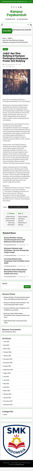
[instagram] (14, 7)
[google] (18, 7)
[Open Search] (28, 24)
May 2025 (6, 383)
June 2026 (6, 341)
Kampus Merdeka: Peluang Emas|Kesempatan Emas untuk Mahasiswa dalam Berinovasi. (14, 240)
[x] (16, 7)
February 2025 (7, 394)
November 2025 (7, 362)
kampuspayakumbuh (9, 64)
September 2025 (8, 369)
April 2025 (6, 387)
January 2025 (7, 397)
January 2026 (7, 355)
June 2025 (6, 380)
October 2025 (7, 366)
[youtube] (21, 7)
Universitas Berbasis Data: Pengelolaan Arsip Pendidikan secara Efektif (14, 1)
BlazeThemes (20, 464)
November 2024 (7, 404)
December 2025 (7, 359)
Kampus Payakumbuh (16, 13)
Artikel (5, 49)
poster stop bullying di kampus (18, 207)
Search (4, 283)
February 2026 (7, 352)
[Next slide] (31, 1)
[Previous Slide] (28, 1)
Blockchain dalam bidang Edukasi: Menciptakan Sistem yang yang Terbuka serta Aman (15, 272)
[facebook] (12, 7)
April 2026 (6, 345)
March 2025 (6, 390)
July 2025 (6, 376)
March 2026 (6, 348)
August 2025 (6, 373)
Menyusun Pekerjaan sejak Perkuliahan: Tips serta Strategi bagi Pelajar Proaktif (16, 250)
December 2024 (7, 401)
